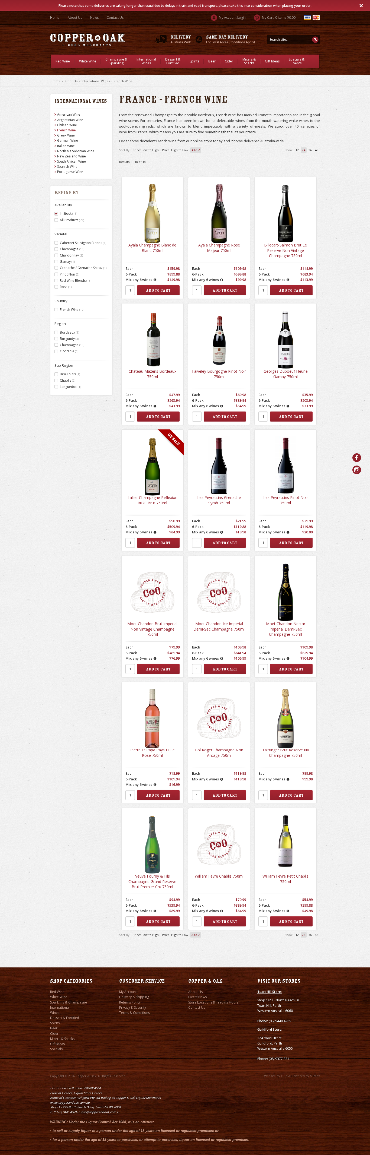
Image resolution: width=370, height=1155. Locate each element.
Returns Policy (130, 1002)
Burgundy (69, 338)
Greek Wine (66, 135)
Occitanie (69, 351)
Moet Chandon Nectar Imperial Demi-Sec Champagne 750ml (285, 629)
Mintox (315, 1076)
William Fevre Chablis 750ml (219, 876)
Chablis (67, 380)
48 (316, 150)
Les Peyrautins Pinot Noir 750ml (285, 500)
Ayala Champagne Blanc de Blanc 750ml (152, 247)
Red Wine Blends (75, 280)
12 (297, 150)
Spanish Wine (67, 166)
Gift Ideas (272, 61)
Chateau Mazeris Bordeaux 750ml (152, 374)
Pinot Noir (69, 274)
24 (303, 150)
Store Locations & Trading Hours (213, 1002)
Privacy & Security (132, 1007)
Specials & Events (296, 61)
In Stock (68, 213)
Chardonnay (71, 255)
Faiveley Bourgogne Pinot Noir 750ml (219, 374)
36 (310, 150)
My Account (128, 991)
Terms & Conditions (134, 1012)
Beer (212, 61)
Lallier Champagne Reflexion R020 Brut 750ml (152, 500)
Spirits (194, 61)
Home (55, 17)
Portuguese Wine (70, 171)
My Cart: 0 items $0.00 (278, 17)
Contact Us (115, 17)
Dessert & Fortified (172, 61)
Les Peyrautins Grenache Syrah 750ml (219, 500)
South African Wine (71, 161)
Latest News (197, 997)
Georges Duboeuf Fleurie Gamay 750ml (286, 374)
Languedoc (70, 386)
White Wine (87, 61)
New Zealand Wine (71, 156)
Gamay (67, 261)
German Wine (67, 140)
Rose (66, 286)
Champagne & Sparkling (116, 61)
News (94, 17)
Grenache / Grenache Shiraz (83, 267)
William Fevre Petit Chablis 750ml (285, 879)
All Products (72, 220)
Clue (284, 1076)
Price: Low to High (145, 150)
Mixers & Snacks (249, 61)
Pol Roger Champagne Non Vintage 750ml (219, 752)
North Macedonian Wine (75, 151)
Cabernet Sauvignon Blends (83, 243)
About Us (75, 17)
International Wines (146, 61)
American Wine (68, 114)
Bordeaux (69, 332)
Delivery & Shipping (134, 997)
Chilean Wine (67, 125)
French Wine (123, 81)
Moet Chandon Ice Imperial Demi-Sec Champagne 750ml (219, 626)
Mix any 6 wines (138, 279)
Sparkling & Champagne (68, 1002)
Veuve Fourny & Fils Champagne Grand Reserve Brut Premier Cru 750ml (152, 881)
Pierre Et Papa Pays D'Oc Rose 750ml (152, 752)
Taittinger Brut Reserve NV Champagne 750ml (285, 752)
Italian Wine (66, 146)
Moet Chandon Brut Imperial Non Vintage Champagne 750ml (152, 629)
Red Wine (63, 61)
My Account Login (232, 17)
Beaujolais (70, 374)
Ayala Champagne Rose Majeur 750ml (219, 247)
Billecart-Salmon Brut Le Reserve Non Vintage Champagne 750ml (285, 250)
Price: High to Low (175, 150)
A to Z (196, 150)
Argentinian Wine (70, 120)
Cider (229, 61)
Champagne (72, 249)
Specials (56, 1049)
